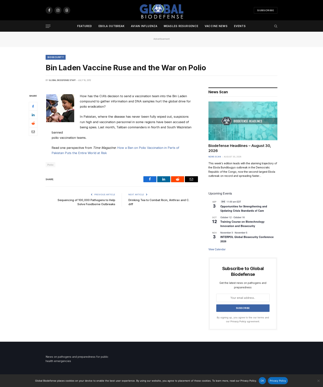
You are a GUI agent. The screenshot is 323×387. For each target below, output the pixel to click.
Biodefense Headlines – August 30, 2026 (239, 148)
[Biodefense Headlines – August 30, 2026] (242, 120)
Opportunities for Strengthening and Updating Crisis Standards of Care (243, 208)
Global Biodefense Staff (62, 80)
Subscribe (265, 10)
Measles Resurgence (181, 26)
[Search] (275, 26)
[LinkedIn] (33, 115)
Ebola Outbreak (112, 26)
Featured (84, 26)
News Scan (214, 157)
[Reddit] (33, 123)
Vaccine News (216, 26)
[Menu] (48, 26)
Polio (50, 164)
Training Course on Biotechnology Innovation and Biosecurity (242, 224)
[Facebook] (33, 106)
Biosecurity (55, 57)
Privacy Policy (238, 321)
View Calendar (217, 249)
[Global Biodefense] (161, 10)
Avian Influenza (144, 26)
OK (262, 380)
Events (240, 26)
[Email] (33, 131)
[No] (318, 381)
